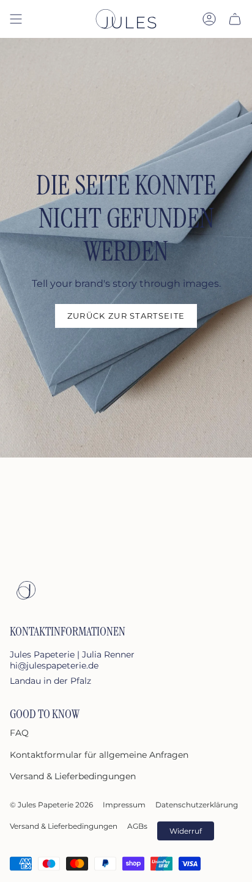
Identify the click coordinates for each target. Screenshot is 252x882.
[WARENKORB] (235, 19)
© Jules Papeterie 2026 (51, 804)
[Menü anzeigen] (16, 19)
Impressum (124, 804)
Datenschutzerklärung (196, 804)
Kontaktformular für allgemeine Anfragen (99, 754)
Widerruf (185, 831)
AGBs (137, 826)
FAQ (19, 732)
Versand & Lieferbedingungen (73, 776)
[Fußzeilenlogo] (25, 590)
